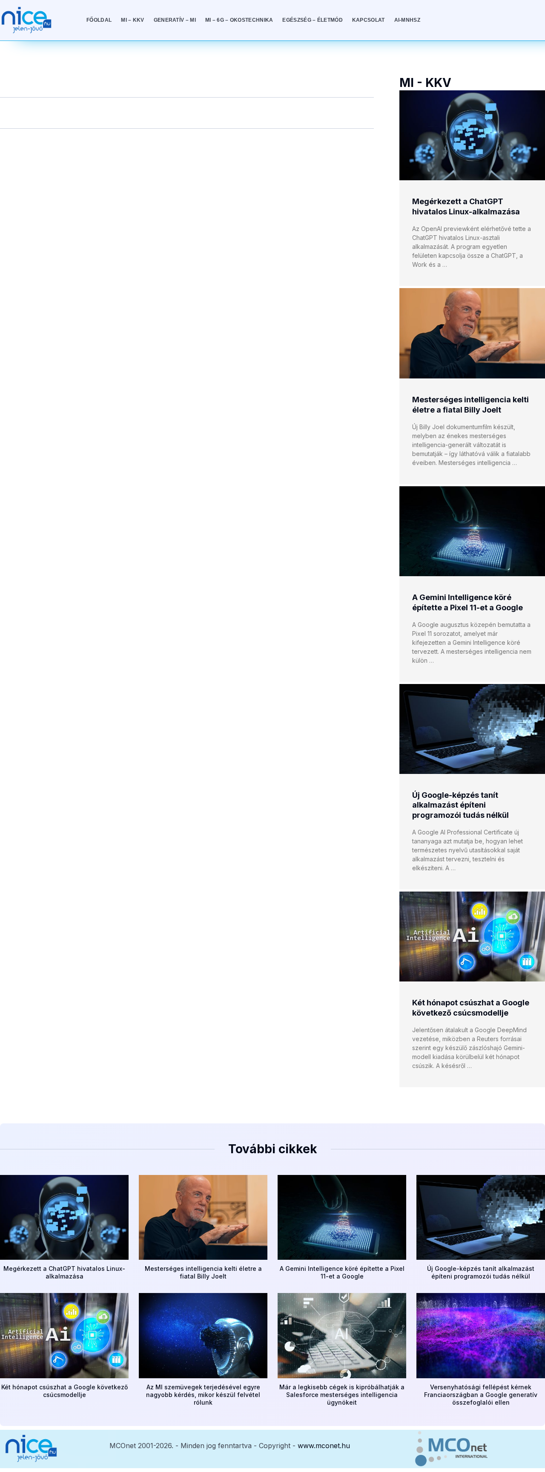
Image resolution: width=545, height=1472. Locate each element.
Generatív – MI (175, 20)
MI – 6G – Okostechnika (239, 20)
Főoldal (99, 20)
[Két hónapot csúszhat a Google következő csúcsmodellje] (472, 936)
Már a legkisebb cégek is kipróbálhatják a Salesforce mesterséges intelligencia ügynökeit (341, 1394)
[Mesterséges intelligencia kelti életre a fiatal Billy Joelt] (472, 333)
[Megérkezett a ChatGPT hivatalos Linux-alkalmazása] (472, 135)
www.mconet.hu (324, 1445)
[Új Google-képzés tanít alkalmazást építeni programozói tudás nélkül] (472, 729)
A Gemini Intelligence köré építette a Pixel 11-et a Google (342, 1272)
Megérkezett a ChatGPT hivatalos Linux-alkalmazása (64, 1272)
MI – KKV (132, 20)
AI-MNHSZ (407, 20)
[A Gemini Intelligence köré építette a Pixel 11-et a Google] (472, 531)
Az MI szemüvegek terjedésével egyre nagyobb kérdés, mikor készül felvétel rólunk (203, 1394)
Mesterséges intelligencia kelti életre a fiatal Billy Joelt (203, 1272)
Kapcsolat (368, 20)
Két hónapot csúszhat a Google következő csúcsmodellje (64, 1390)
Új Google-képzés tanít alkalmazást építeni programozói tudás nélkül (460, 805)
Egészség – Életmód (312, 20)
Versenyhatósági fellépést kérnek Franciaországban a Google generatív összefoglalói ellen (480, 1394)
